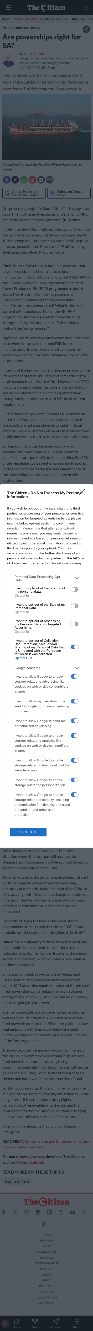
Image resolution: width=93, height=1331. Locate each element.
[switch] (74, 589)
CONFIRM (28, 832)
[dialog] (46, 665)
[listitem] (46, 578)
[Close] (83, 493)
